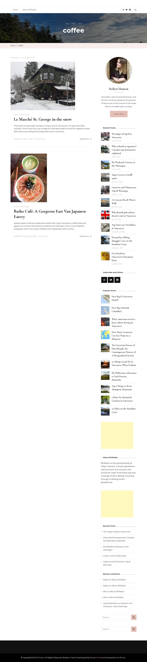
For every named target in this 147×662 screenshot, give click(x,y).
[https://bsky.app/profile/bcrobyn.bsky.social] (111, 280)
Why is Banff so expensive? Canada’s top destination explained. (124, 150)
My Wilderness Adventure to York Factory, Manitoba (124, 376)
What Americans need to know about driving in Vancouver (123, 322)
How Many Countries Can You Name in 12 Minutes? (122, 335)
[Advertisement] (117, 435)
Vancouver (24, 114)
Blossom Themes (97, 658)
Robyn (106, 580)
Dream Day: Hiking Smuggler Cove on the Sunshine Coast (122, 241)
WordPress (120, 658)
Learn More (119, 114)
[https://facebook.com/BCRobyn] (117, 280)
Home (15, 10)
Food (16, 114)
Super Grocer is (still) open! (114, 556)
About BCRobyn (29, 10)
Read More (84, 139)
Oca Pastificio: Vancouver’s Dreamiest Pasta (122, 257)
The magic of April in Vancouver (117, 532)
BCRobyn (40, 658)
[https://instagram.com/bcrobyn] (104, 280)
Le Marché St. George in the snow (43, 119)
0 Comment (40, 139)
